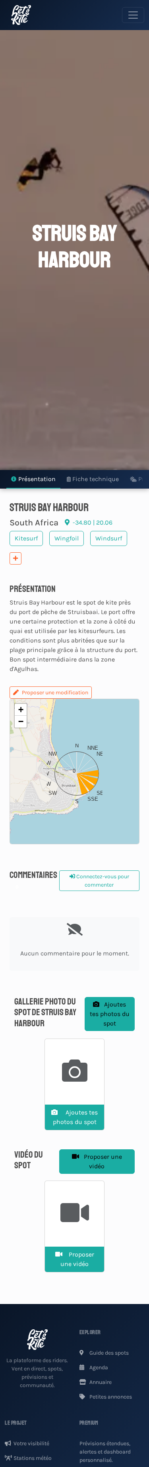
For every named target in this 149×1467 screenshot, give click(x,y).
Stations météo (33, 1458)
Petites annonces (110, 1396)
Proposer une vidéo (102, 1161)
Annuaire (100, 1382)
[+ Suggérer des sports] (15, 558)
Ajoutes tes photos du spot (110, 1014)
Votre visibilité (31, 1443)
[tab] (33, 479)
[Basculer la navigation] (133, 15)
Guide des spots (108, 1352)
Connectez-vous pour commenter (102, 880)
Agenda (98, 1367)
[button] (75, 771)
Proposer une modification (55, 692)
